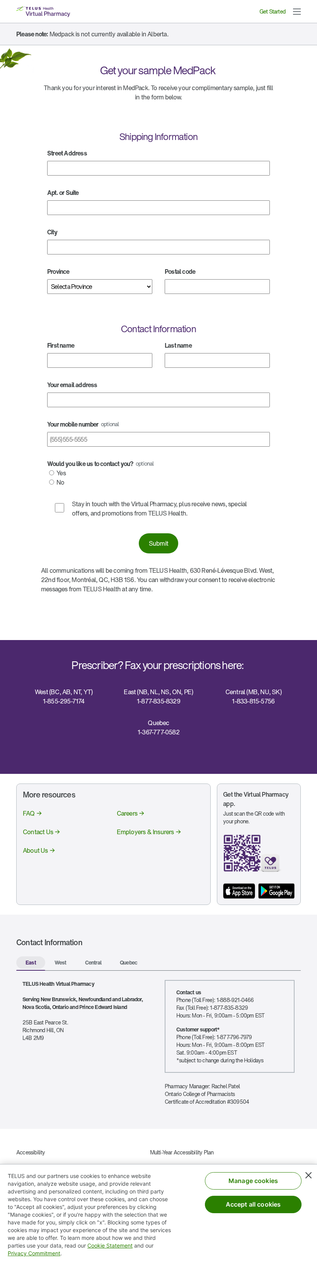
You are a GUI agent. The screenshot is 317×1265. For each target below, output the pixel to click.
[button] (297, 11)
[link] (32, 813)
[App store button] (239, 891)
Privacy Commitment (34, 1253)
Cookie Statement (110, 1245)
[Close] (308, 1175)
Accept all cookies (253, 1204)
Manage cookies (253, 1181)
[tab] (30, 963)
